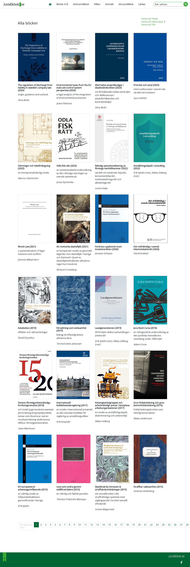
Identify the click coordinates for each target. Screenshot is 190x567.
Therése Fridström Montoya (71, 499)
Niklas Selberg (102, 421)
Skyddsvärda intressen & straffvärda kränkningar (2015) (111, 488)
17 (121, 524)
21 (145, 524)
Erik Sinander (63, 421)
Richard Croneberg (66, 269)
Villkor (97, 4)
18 (127, 524)
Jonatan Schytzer (104, 253)
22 (151, 524)
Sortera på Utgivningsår (152, 21)
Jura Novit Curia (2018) (145, 327)
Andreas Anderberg (144, 491)
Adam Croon (140, 344)
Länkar (141, 4)
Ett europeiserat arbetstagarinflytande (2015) (33, 488)
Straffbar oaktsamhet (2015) (148, 486)
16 (115, 524)
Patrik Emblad (141, 253)
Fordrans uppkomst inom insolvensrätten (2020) (108, 248)
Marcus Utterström (28, 178)
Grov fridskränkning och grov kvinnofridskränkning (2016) (149, 404)
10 (79, 524)
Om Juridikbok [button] (126, 4)
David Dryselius (26, 337)
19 (133, 524)
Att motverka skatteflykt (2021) (72, 246)
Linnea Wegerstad (104, 509)
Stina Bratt (23, 100)
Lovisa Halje (101, 188)
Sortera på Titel (148, 24)
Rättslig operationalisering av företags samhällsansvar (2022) (111, 167)
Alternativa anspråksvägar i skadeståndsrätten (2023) (109, 86)
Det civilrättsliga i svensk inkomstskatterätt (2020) (146, 248)
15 (109, 524)
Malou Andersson (143, 418)
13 (97, 524)
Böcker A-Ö (62, 4)
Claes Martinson (26, 428)
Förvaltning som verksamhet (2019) (71, 329)
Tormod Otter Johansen (68, 343)
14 (103, 524)
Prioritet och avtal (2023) (146, 85)
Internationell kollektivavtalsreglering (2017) (71, 404)
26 (175, 524)
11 (85, 524)
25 (169, 524)
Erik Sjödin (23, 505)
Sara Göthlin (140, 98)
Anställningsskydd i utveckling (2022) (149, 167)
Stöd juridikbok (81, 4)
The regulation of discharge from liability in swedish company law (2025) (35, 87)
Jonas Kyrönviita (64, 182)
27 (181, 524)
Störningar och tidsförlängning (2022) (34, 167)
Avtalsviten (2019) (27, 327)
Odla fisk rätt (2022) (66, 165)
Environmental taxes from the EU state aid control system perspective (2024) (73, 87)
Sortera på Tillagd (149, 18)
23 (157, 524)
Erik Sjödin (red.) (142, 172)
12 (91, 524)
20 (139, 524)
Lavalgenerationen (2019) (108, 327)
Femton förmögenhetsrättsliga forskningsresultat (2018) (34, 404)
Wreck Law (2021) (27, 246)
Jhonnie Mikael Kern (28, 259)
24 (163, 524)
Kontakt (109, 4)
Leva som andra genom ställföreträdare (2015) (68, 488)
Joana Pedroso (64, 103)
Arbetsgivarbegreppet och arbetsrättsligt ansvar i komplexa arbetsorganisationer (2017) (112, 405)
